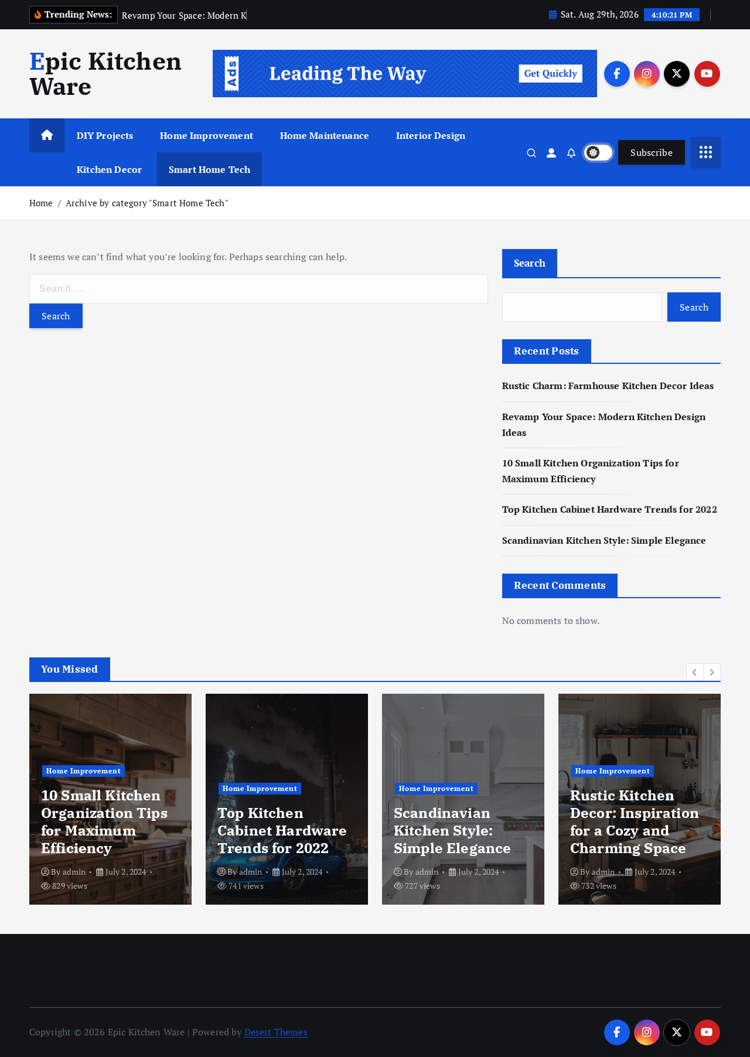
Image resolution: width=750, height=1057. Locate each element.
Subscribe (651, 152)
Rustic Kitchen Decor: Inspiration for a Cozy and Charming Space (634, 821)
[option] (110, 799)
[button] (695, 672)
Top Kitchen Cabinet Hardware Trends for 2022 (609, 509)
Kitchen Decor (109, 169)
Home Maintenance (325, 135)
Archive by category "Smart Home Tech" (147, 203)
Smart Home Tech (209, 169)
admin (74, 871)
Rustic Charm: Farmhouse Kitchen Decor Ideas (608, 385)
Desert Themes (276, 1031)
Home (41, 203)
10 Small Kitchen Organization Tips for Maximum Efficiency (104, 821)
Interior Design (430, 135)
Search (530, 263)
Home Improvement (206, 135)
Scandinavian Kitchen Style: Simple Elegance (604, 540)
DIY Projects (105, 135)
